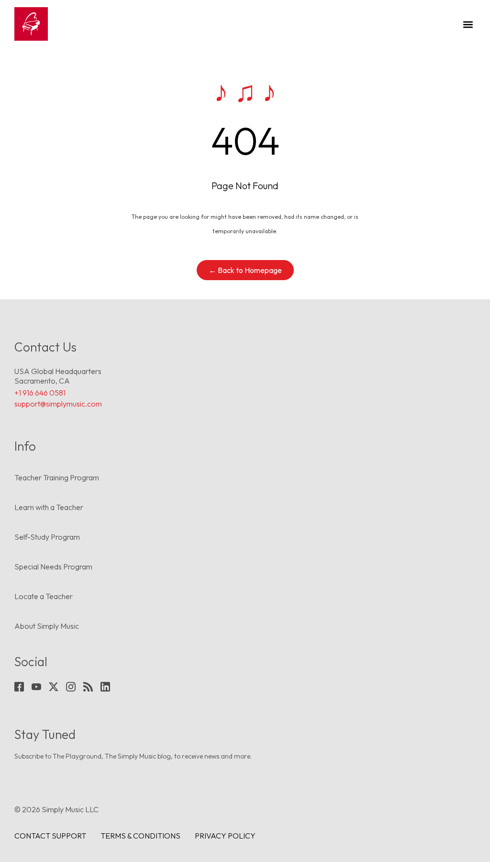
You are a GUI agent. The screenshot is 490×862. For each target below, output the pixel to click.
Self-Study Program (47, 537)
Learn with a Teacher (48, 507)
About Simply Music (46, 626)
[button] (468, 24)
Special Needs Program (53, 566)
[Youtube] (36, 687)
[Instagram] (71, 687)
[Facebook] (19, 687)
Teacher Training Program (56, 477)
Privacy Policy (225, 835)
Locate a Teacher (43, 596)
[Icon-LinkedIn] (105, 687)
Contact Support (50, 835)
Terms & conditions (140, 835)
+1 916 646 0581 (40, 392)
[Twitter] (53, 687)
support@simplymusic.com (58, 404)
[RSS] (88, 687)
